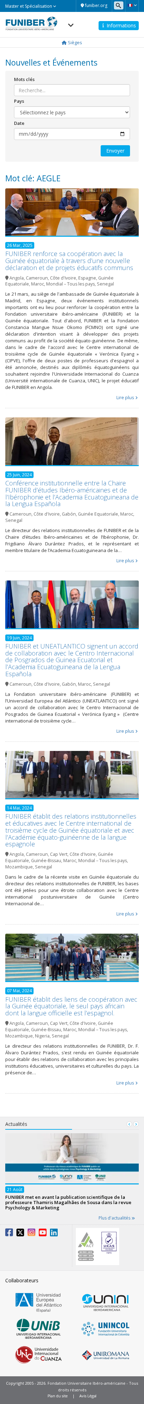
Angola (16, 278)
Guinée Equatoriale (98, 514)
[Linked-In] (54, 1234)
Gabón (69, 514)
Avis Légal (87, 1395)
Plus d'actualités (115, 1218)
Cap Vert (58, 854)
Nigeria (42, 1036)
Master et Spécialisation (29, 6)
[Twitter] (20, 1234)
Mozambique (19, 867)
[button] (131, 5)
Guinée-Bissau (46, 861)
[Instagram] (31, 1234)
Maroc (37, 284)
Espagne (87, 278)
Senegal (105, 284)
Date (19, 123)
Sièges (74, 42)
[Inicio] (31, 21)
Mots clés (24, 79)
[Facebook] (9, 1234)
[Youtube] (42, 1234)
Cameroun (37, 278)
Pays (19, 101)
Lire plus (125, 397)
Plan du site (58, 1395)
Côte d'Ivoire (63, 278)
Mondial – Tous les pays (70, 284)
